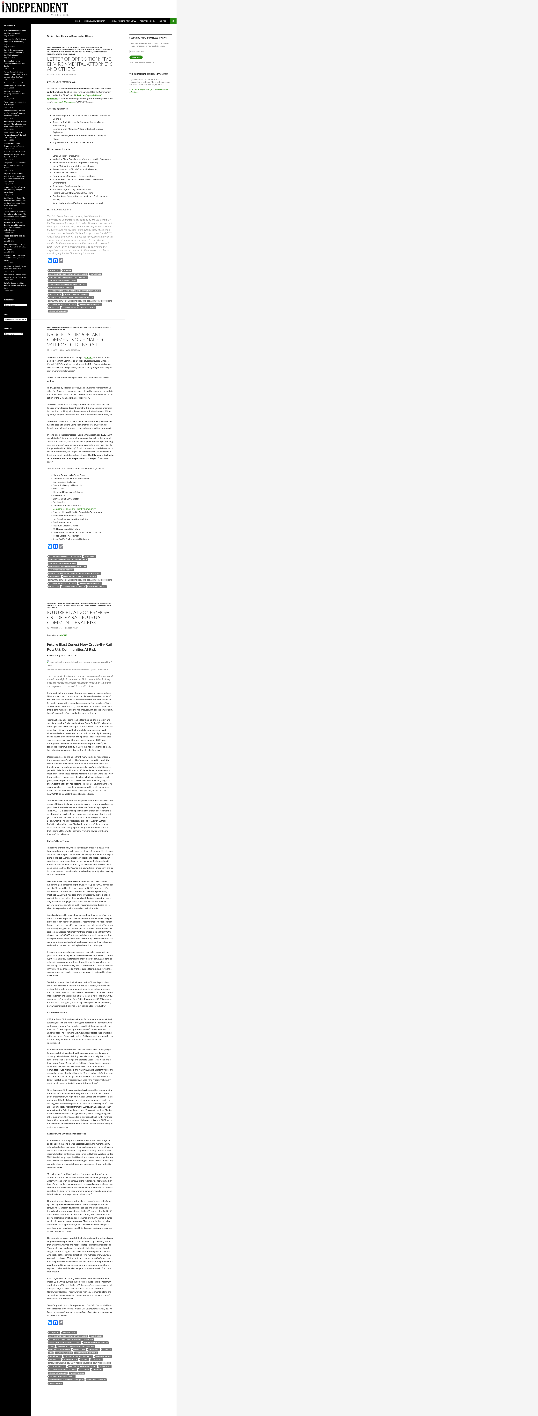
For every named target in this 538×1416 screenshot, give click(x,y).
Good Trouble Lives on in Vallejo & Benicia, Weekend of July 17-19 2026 (15, 135)
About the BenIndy (147, 21)
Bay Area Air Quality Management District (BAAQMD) (71, 1339)
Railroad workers (97, 605)
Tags (6, 314)
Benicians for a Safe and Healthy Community (68, 277)
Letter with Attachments (64, 102)
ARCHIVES (162, 21)
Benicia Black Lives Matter (94, 21)
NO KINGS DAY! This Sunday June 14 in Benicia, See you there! (14, 257)
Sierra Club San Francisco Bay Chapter (79, 308)
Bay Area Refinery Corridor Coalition (65, 556)
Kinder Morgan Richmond (86, 1353)
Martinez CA (54, 1359)
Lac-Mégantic (55, 1356)
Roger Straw (70, 74)
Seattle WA (84, 1370)
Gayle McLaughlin (64, 1353)
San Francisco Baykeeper (90, 304)
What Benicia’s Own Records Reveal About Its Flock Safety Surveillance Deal (14, 154)
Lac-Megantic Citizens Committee (78, 1356)
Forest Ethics (55, 294)
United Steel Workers (96, 1380)
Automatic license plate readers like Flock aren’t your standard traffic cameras (15, 113)
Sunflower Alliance (58, 311)
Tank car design (77, 1373)
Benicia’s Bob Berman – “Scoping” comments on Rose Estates (14, 63)
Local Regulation (97, 50)
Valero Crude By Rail (65, 54)
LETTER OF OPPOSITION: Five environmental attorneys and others (80, 64)
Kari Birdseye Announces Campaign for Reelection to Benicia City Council (14, 52)
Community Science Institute (61, 287)
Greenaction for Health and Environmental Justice (71, 297)
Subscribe (136, 57)
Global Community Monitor (76, 294)
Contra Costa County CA (59, 1349)
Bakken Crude (64, 603)
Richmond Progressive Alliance (62, 304)
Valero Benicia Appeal (82, 52)
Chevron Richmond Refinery (96, 1343)
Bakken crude (96, 1336)
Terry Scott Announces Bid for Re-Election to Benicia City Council (15, 165)
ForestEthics (54, 576)
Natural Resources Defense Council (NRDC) (67, 301)
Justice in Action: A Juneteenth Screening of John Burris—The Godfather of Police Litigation (15, 214)
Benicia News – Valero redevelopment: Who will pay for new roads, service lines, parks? (15, 124)
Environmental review (58, 50)
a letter (88, 357)
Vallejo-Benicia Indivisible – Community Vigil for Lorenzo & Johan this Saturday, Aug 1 (15, 74)
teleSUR (63, 635)
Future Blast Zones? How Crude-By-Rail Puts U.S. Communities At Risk (78, 617)
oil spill (84, 1359)
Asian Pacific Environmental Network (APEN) (68, 274)
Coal (51, 1346)
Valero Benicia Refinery (99, 327)
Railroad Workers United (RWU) (82, 1366)
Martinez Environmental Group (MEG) (80, 576)
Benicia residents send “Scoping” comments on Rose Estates (14, 93)
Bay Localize (96, 274)
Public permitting (62, 52)
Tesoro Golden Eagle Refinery (62, 1376)
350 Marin (67, 271)
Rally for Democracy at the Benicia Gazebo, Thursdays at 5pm (15, 285)
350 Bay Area (54, 271)
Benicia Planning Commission (61, 327)
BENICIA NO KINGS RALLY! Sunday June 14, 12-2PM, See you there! (15, 246)
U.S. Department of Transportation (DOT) (66, 1380)
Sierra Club (54, 308)
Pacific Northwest (57, 1363)
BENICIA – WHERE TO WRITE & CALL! (123, 21)
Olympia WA (97, 1359)
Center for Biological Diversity (62, 281)
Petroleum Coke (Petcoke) (80, 1363)
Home (77, 21)
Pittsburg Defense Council (100, 301)
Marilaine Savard (103, 1356)
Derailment (90, 603)
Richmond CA (105, 1366)
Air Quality (52, 603)
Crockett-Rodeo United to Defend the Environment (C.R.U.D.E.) (74, 291)
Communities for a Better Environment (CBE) (67, 284)
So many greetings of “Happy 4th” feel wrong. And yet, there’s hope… (14, 189)
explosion (107, 1349)
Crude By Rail (73, 47)
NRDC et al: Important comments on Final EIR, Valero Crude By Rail (75, 339)
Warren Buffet (55, 1383)
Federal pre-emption (79, 50)
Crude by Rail (79, 1349)
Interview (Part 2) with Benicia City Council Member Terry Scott (15, 41)
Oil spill (66, 605)
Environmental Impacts (91, 47)
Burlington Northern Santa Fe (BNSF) (64, 1343)
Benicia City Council (56, 47)
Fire (109, 603)
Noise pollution (54, 605)
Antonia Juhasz (69, 1333)
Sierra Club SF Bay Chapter (74, 587)
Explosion (101, 603)
